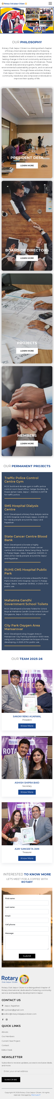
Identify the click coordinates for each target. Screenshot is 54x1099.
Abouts (5, 1032)
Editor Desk (7, 1050)
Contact (5, 1045)
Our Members (8, 1036)
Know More (27, 726)
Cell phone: (10, 925)
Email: (8, 916)
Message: (9, 933)
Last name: (10, 907)
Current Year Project (11, 1041)
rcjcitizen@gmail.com (14, 1010)
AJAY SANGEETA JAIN (27, 849)
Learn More (27, 165)
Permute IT (35, 1095)
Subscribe (11, 1080)
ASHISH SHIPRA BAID (27, 782)
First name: (10, 898)
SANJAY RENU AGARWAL (27, 716)
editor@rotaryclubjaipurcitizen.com (20, 1014)
